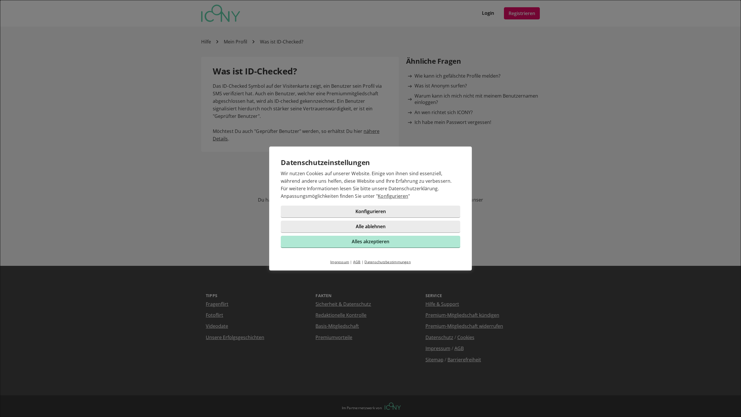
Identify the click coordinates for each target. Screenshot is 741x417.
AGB (357, 261)
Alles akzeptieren (370, 241)
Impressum (339, 261)
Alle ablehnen (371, 226)
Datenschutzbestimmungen (387, 261)
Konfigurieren (393, 196)
